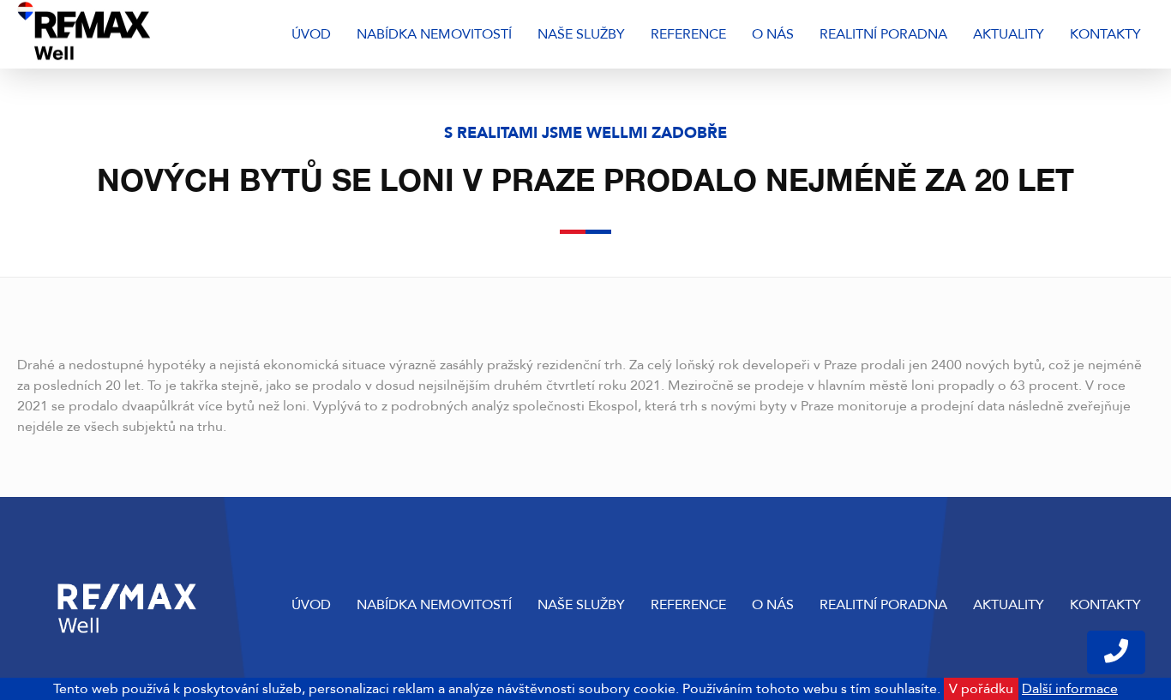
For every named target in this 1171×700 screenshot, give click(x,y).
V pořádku (981, 688)
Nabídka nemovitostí (434, 34)
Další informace (1070, 688)
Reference (688, 34)
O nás (773, 34)
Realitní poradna (883, 34)
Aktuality (1008, 34)
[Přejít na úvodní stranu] (130, 35)
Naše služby (581, 34)
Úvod (311, 34)
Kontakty (1105, 34)
